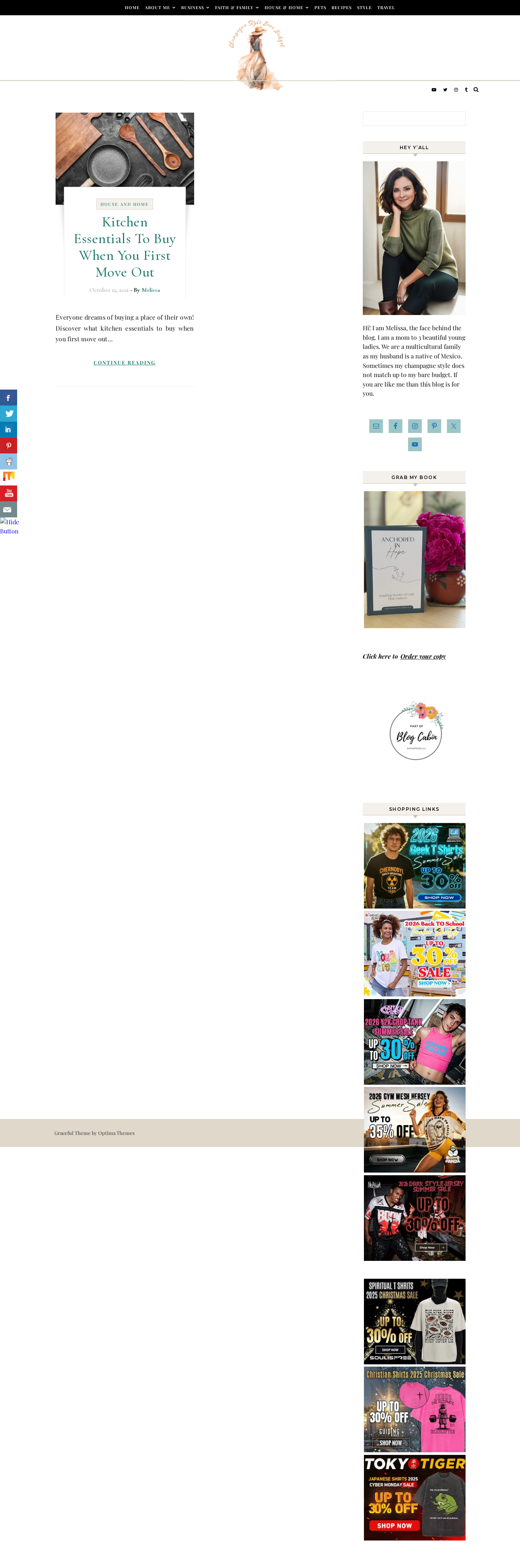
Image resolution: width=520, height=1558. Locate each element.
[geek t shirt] (415, 906)
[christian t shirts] (415, 1450)
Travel (386, 7)
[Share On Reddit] (8, 461)
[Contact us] (8, 509)
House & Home (284, 7)
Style (364, 7)
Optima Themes (116, 1133)
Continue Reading (125, 362)
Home (132, 7)
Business (192, 7)
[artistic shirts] (415, 1362)
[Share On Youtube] (8, 493)
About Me (157, 7)
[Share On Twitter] (8, 414)
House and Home (124, 204)
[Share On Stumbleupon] (8, 477)
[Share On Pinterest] (8, 446)
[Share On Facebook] (8, 398)
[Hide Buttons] (9, 531)
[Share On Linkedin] (8, 430)
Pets (320, 7)
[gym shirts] (415, 1170)
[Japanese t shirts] (415, 1538)
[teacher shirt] (415, 994)
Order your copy (423, 656)
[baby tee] (415, 1082)
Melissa (151, 290)
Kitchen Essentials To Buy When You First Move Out (124, 247)
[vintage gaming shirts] (415, 1258)
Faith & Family (234, 7)
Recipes (342, 7)
